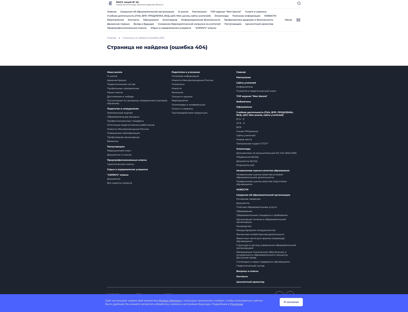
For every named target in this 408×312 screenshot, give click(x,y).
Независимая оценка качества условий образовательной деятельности (259, 176)
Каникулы (177, 92)
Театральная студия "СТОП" (252, 143)
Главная (112, 11)
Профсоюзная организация (123, 137)
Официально (151, 19)
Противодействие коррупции (190, 112)
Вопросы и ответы (247, 271)
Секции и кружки (182, 96)
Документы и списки (119, 154)
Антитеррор (170, 19)
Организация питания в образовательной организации (261, 221)
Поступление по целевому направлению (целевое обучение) (137, 102)
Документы (113, 178)
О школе (183, 11)
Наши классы (115, 92)
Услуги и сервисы (256, 11)
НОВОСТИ (270, 15)
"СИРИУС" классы (205, 27)
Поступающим (232, 23)
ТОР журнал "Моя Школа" (226, 11)
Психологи (178, 84)
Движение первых (118, 23)
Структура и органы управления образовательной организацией (266, 246)
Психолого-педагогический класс (256, 90)
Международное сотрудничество (256, 230)
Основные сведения (248, 198)
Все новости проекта (119, 183)
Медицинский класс (119, 150)
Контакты (133, 19)
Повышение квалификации (123, 133)
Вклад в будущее (144, 23)
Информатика (244, 86)
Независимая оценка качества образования (263, 170)
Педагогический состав (121, 84)
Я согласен (291, 302)
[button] (299, 3)
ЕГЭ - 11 (240, 119)
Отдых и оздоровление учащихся (171, 27)
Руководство (243, 226)
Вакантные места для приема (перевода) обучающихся (260, 240)
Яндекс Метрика (170, 300)
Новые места (244, 139)
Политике (236, 304)
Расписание (199, 11)
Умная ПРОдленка (247, 131)
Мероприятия (115, 19)
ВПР (238, 127)
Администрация (116, 80)
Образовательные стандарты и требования (262, 215)
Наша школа (114, 72)
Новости (177, 88)
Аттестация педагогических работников (130, 124)
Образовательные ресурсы (123, 116)
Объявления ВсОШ (247, 157)
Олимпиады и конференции (188, 104)
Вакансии (112, 141)
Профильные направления (123, 88)
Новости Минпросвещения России (128, 129)
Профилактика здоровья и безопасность (248, 19)
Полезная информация (246, 15)
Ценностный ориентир (259, 23)
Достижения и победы (120, 96)
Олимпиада (222, 15)
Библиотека (243, 101)
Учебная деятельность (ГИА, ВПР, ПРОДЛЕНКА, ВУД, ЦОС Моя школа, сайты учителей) (159, 15)
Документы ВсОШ (246, 161)
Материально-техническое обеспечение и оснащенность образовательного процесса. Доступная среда (262, 255)
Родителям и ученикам (186, 72)
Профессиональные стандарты (125, 120)
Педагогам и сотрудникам (123, 108)
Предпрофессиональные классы (127, 27)
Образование (244, 211)
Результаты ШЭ (245, 165)
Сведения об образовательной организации (147, 11)
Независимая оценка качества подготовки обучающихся (261, 183)
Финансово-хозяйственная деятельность (260, 234)
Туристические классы (120, 164)
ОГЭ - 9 (240, 123)
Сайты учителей (246, 83)
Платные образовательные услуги (256, 207)
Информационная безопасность (200, 19)
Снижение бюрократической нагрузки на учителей (189, 23)
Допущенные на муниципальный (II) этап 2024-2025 (266, 153)
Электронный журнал (120, 112)
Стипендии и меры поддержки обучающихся (263, 261)
